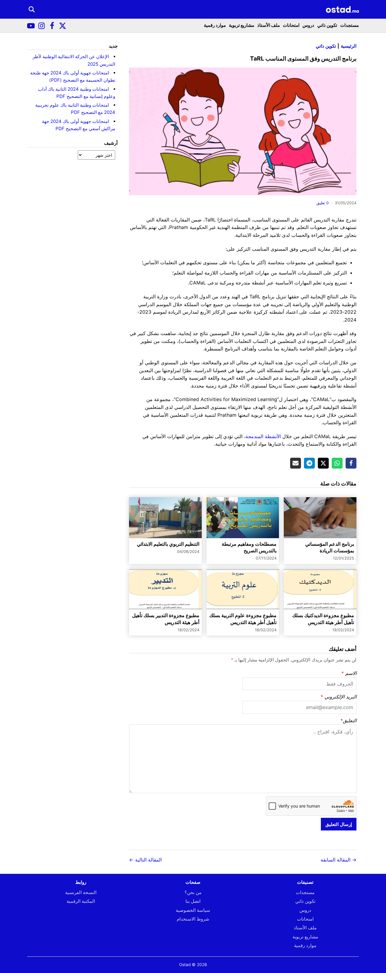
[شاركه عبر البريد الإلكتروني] (295, 463)
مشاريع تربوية (241, 25)
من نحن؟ (193, 892)
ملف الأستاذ (268, 25)
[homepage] (342, 9)
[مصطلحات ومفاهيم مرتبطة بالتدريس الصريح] (243, 517)
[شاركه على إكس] (323, 463)
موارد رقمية (215, 25)
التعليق (349, 720)
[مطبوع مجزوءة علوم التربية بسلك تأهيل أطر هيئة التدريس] (243, 589)
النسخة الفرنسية (80, 892)
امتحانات (291, 25)
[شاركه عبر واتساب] (337, 463)
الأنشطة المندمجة (263, 436)
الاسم (350, 673)
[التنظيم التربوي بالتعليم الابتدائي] (165, 517)
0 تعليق (322, 203)
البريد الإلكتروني (340, 697)
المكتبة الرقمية (81, 901)
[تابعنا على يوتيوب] (31, 26)
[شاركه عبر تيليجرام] (309, 463)
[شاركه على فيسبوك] (351, 463)
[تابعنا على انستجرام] (41, 26)
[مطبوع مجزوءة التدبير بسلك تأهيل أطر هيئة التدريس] (165, 589)
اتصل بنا (193, 901)
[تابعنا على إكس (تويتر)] (62, 26)
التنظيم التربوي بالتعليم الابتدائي (168, 544)
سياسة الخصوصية (193, 910)
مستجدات (349, 25)
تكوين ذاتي (327, 25)
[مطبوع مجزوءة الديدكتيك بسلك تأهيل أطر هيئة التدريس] (320, 589)
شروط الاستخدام (193, 919)
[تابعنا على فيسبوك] (52, 26)
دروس (308, 25)
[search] (31, 9)
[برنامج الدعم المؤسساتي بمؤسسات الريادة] (320, 517)
